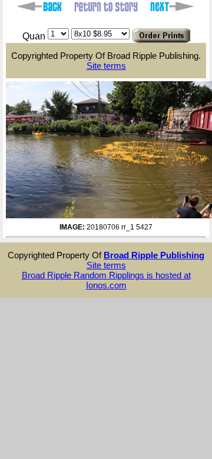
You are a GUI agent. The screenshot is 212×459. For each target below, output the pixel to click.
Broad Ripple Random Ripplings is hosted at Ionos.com (106, 280)
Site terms (106, 66)
